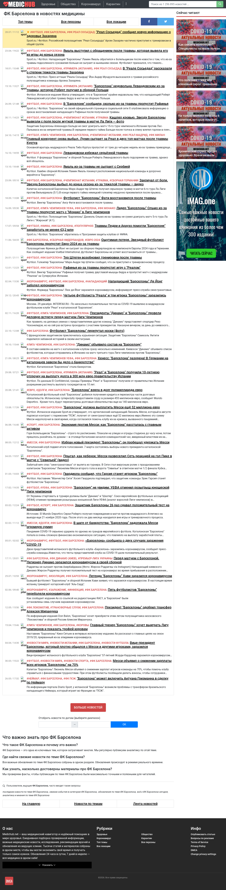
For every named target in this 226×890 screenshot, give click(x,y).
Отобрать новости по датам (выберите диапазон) (69, 718)
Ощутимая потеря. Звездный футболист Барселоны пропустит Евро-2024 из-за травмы (95, 242)
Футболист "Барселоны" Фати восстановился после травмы (109, 198)
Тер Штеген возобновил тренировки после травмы (102, 257)
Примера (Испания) (78, 68)
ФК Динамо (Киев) (64, 558)
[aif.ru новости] (24, 541)
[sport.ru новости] (25, 33)
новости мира (38, 642)
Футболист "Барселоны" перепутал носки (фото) (87, 331)
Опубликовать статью (203, 834)
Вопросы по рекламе (202, 838)
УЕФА (45, 487)
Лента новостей (145, 804)
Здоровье (48, 4)
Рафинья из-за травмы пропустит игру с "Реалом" (101, 267)
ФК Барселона (56, 32)
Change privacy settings (203, 854)
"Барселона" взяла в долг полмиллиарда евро (106, 390)
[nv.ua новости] (24, 118)
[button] (149, 21)
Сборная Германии (124, 180)
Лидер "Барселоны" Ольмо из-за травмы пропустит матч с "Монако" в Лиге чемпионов (97, 210)
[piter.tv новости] (25, 590)
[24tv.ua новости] (25, 506)
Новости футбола (116, 642)
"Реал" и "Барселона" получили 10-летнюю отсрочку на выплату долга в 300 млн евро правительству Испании (93, 374)
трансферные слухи (66, 607)
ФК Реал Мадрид (136, 135)
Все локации (116, 22)
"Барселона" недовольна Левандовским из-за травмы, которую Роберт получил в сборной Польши (96, 88)
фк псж (70, 678)
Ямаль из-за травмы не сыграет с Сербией (96, 166)
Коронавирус (91, 4)
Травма (102, 117)
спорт (32, 424)
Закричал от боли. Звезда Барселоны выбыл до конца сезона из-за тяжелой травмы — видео (97, 182)
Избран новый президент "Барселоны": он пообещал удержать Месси (115, 442)
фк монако (107, 208)
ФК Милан (158, 135)
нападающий (97, 281)
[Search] (219, 4)
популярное (84, 226)
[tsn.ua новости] (24, 443)
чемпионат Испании (79, 117)
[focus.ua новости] (26, 314)
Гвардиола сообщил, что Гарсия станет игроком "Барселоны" (110, 474)
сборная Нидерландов (67, 240)
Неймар (33, 678)
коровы (83, 625)
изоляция (57, 576)
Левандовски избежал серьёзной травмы (95, 153)
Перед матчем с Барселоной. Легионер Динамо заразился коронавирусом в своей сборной (93, 560)
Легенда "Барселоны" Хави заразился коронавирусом (130, 576)
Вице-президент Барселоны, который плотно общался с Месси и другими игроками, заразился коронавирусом (91, 647)
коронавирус (37, 281)
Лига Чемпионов (54, 135)
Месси (32, 442)
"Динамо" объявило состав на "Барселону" (108, 344)
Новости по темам (88, 804)
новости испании (64, 642)
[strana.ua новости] (26, 643)
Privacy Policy (198, 846)
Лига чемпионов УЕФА (57, 208)
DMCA (194, 850)
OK (124, 724)
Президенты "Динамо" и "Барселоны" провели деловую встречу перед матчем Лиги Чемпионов (94, 315)
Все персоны (71, 22)
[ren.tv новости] (24, 391)
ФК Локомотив (38, 607)
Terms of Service (199, 842)
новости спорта (77, 660)
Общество (68, 4)
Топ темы (25, 22)
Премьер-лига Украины (96, 558)
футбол (37, 32)
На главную (31, 804)
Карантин (113, 4)
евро (31, 390)
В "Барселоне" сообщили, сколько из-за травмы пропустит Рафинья (115, 104)
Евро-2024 (93, 240)
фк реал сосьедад (82, 32)
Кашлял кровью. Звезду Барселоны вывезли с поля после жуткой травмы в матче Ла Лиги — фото (96, 119)
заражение (58, 589)
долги (42, 390)
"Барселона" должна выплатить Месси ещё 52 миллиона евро (111, 407)
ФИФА (46, 226)
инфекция (76, 589)
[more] (126, 4)
